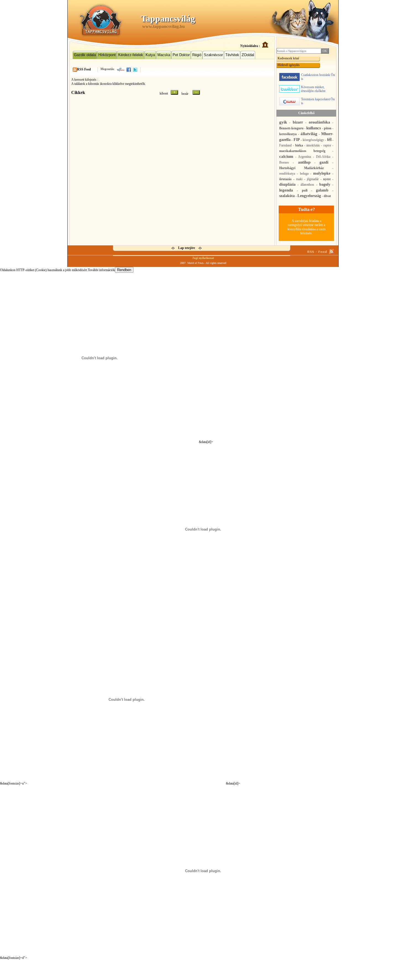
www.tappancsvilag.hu (163, 26)
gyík (283, 122)
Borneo (284, 162)
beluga (304, 173)
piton (327, 128)
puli (304, 190)
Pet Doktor (181, 55)
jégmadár (313, 179)
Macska (163, 55)
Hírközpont (107, 55)
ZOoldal (248, 55)
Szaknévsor (213, 55)
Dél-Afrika (323, 157)
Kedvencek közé (288, 58)
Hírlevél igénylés (289, 65)
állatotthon (307, 185)
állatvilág (308, 134)
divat (327, 196)
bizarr (298, 122)
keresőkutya (288, 134)
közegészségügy (313, 140)
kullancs (313, 128)
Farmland (285, 145)
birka (299, 145)
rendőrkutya (287, 173)
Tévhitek (232, 55)
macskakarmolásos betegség (302, 151)
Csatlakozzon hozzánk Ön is (318, 77)
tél (329, 139)
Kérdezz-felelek (130, 55)
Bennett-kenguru (291, 128)
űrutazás (285, 179)
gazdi (324, 162)
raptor (327, 145)
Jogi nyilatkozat (203, 257)
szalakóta (287, 196)
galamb (322, 190)
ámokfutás (313, 145)
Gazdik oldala (85, 55)
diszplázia (287, 184)
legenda (286, 190)
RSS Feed (84, 69)
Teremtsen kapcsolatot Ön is (318, 101)
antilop (304, 162)
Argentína (304, 157)
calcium (286, 156)
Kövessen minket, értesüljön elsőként (313, 89)
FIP (297, 140)
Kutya (150, 55)
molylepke (321, 173)
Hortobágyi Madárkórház (301, 168)
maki (299, 179)
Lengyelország (309, 196)
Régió (196, 55)
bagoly (324, 184)
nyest (327, 179)
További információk (101, 270)
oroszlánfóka (319, 122)
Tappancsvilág (168, 18)
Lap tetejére (186, 248)
